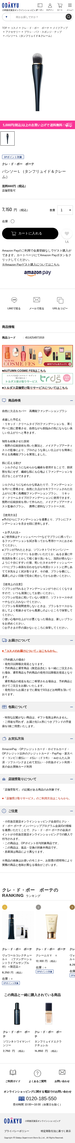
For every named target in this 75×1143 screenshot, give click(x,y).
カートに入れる (30, 233)
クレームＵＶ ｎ (47, 955)
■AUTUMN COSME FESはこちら (24, 370)
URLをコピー (60, 308)
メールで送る (36, 308)
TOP (4, 27)
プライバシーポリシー (16, 1131)
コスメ (14, 27)
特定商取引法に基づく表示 (56, 1131)
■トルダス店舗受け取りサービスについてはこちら (35, 387)
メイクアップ (60, 27)
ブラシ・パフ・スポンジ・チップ (43, 31)
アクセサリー (13, 31)
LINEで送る (14, 308)
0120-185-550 (41, 1098)
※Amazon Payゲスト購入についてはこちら (31, 264)
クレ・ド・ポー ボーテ (35, 27)
